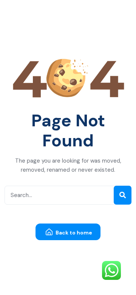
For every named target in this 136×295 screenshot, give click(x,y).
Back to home (73, 232)
